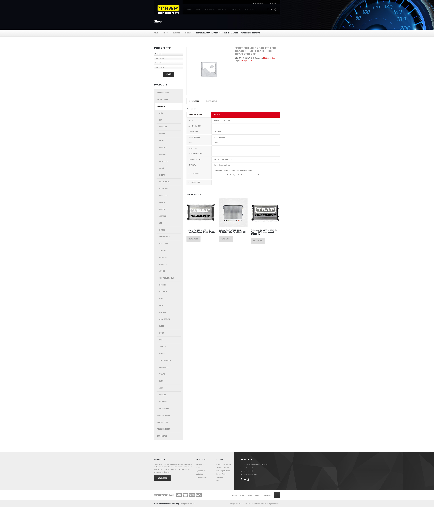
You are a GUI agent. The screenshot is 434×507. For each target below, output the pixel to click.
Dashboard (200, 464)
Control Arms (163, 415)
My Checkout (200, 471)
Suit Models (211, 101)
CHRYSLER (163, 196)
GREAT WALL (164, 244)
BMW (161, 381)
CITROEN (162, 216)
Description (194, 101)
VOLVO (162, 374)
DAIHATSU (163, 189)
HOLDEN (162, 312)
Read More (162, 478)
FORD (161, 333)
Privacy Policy (221, 474)
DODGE (162, 230)
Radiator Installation (223, 464)
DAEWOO (163, 292)
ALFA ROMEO (164, 319)
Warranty (219, 477)
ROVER (162, 209)
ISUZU (161, 305)
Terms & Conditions (223, 467)
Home (189, 9)
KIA (160, 120)
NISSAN (266, 58)
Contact (267, 495)
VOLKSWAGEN (165, 360)
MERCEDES (163, 161)
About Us (222, 9)
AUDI (161, 113)
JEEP (161, 388)
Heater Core (162, 422)
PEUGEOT (163, 127)
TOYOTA (162, 251)
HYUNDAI (162, 402)
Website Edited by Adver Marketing (166, 504)
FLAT (161, 340)
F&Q (217, 480)
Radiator (273, 58)
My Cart (198, 467)
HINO (161, 299)
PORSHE (162, 154)
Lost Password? (201, 477)
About (258, 495)
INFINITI (162, 285)
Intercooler (162, 99)
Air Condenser (163, 429)
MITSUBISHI (164, 408)
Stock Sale (209, 9)
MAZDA (162, 202)
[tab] (194, 101)
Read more (193, 239)
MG (160, 223)
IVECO (161, 326)
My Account (249, 9)
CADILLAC (163, 257)
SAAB (161, 168)
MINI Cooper (164, 237)
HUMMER (163, 264)
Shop (198, 9)
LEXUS (161, 141)
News (250, 495)
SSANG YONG (164, 182)
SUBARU (162, 395)
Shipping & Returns (223, 471)
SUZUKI (162, 271)
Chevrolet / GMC (166, 278)
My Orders (199, 474)
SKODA (162, 134)
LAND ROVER (164, 367)
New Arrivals (163, 93)
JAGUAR (162, 347)
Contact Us (235, 9)
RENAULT (163, 148)
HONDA (162, 354)
